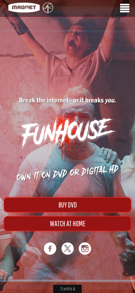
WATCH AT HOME (68, 223)
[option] (67, 44)
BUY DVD (67, 204)
